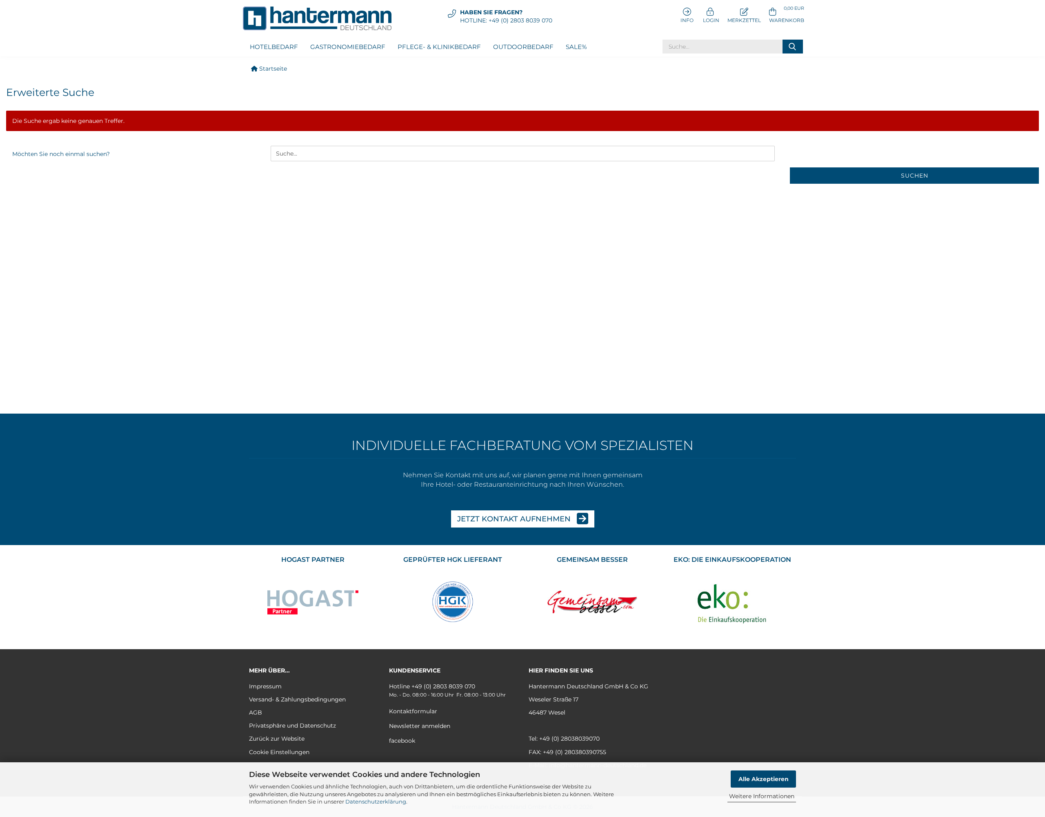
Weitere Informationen (761, 796)
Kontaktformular (413, 711)
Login (710, 20)
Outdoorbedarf (523, 47)
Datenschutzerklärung (375, 801)
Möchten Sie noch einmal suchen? (61, 154)
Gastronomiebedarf (347, 47)
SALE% (576, 47)
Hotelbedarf (274, 47)
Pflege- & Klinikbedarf (439, 47)
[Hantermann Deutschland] (320, 18)
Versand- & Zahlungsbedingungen (297, 699)
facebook (402, 740)
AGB (255, 712)
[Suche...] (793, 46)
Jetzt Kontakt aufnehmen (515, 518)
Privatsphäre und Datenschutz (292, 725)
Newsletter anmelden (419, 726)
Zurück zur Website (277, 738)
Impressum (265, 686)
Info (687, 20)
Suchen (914, 175)
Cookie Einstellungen (279, 752)
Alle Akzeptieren (763, 779)
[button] (786, 14)
